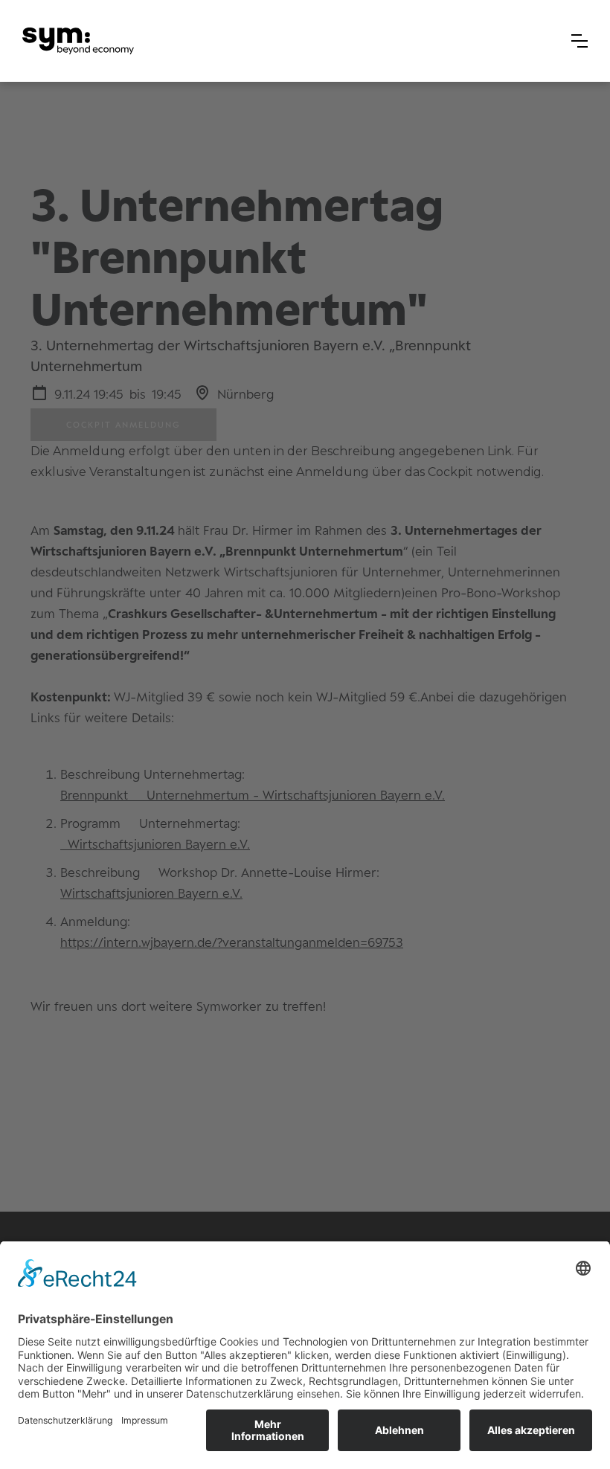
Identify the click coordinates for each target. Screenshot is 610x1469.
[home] (78, 41)
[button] (579, 41)
